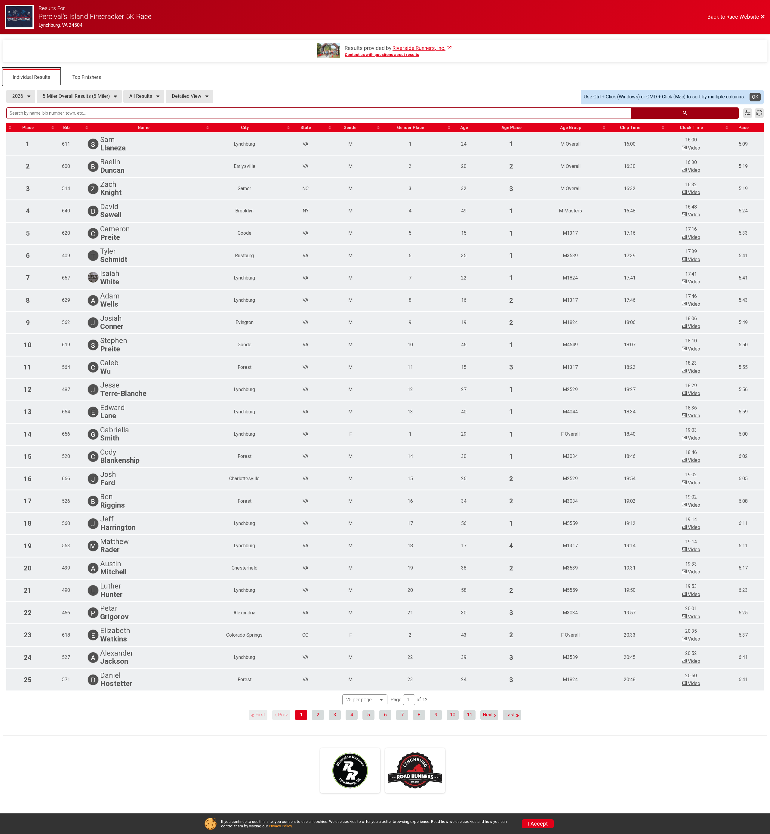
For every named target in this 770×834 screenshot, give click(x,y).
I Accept (538, 824)
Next (488, 715)
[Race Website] (21, 17)
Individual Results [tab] (31, 77)
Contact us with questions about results (382, 54)
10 (452, 715)
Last (510, 715)
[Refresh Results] (759, 113)
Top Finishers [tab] (86, 77)
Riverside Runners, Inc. (419, 48)
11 (469, 715)
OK (755, 97)
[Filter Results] (747, 113)
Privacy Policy (280, 826)
